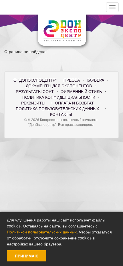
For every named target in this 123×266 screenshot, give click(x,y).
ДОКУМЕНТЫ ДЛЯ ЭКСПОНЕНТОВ (59, 85)
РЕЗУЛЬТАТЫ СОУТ (35, 91)
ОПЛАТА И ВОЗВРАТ (74, 103)
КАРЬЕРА (95, 80)
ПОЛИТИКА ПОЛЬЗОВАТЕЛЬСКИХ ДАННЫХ (57, 108)
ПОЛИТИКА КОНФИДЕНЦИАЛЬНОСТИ (58, 97)
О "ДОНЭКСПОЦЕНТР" (35, 80)
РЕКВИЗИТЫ (33, 103)
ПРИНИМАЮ (26, 256)
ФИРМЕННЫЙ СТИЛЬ (81, 91)
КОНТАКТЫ (61, 114)
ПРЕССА (72, 80)
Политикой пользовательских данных (42, 232)
